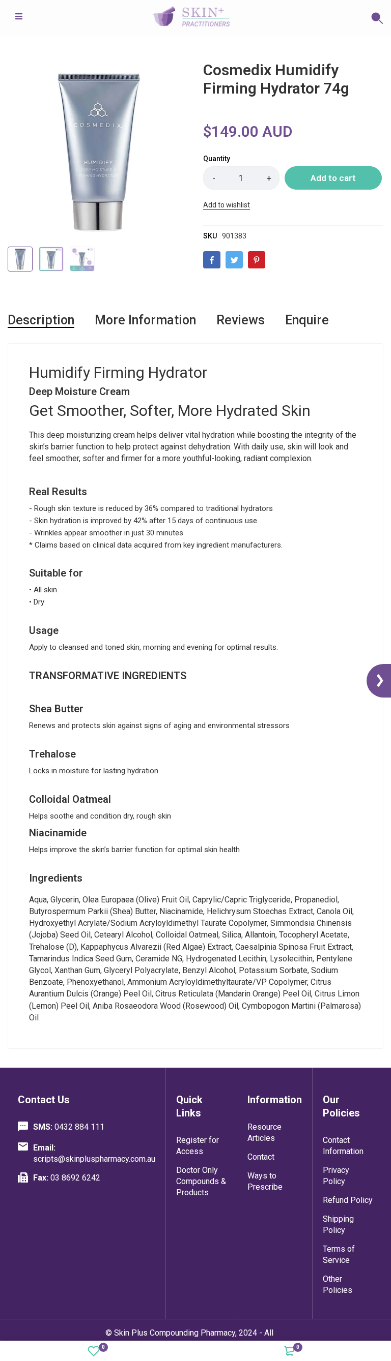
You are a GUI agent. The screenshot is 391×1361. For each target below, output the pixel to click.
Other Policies (337, 1284)
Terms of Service (339, 1254)
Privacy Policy (336, 1175)
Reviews (240, 320)
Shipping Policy (338, 1224)
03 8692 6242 (66, 1178)
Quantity (216, 159)
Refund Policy (348, 1200)
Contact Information (343, 1145)
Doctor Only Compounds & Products (201, 1181)
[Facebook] (211, 259)
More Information (145, 320)
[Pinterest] (256, 259)
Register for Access (197, 1145)
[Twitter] (234, 259)
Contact (260, 1157)
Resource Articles (264, 1132)
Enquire (307, 320)
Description (41, 320)
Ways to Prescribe (265, 1181)
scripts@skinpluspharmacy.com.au (94, 1153)
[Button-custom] (311, 18)
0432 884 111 (68, 1127)
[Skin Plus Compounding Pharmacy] (195, 18)
